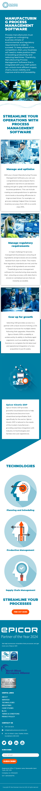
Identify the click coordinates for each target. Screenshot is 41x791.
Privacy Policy (8, 717)
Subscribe (9, 761)
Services (6, 700)
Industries (6, 705)
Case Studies (7, 708)
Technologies (8, 702)
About (5, 697)
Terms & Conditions (10, 714)
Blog (4, 711)
